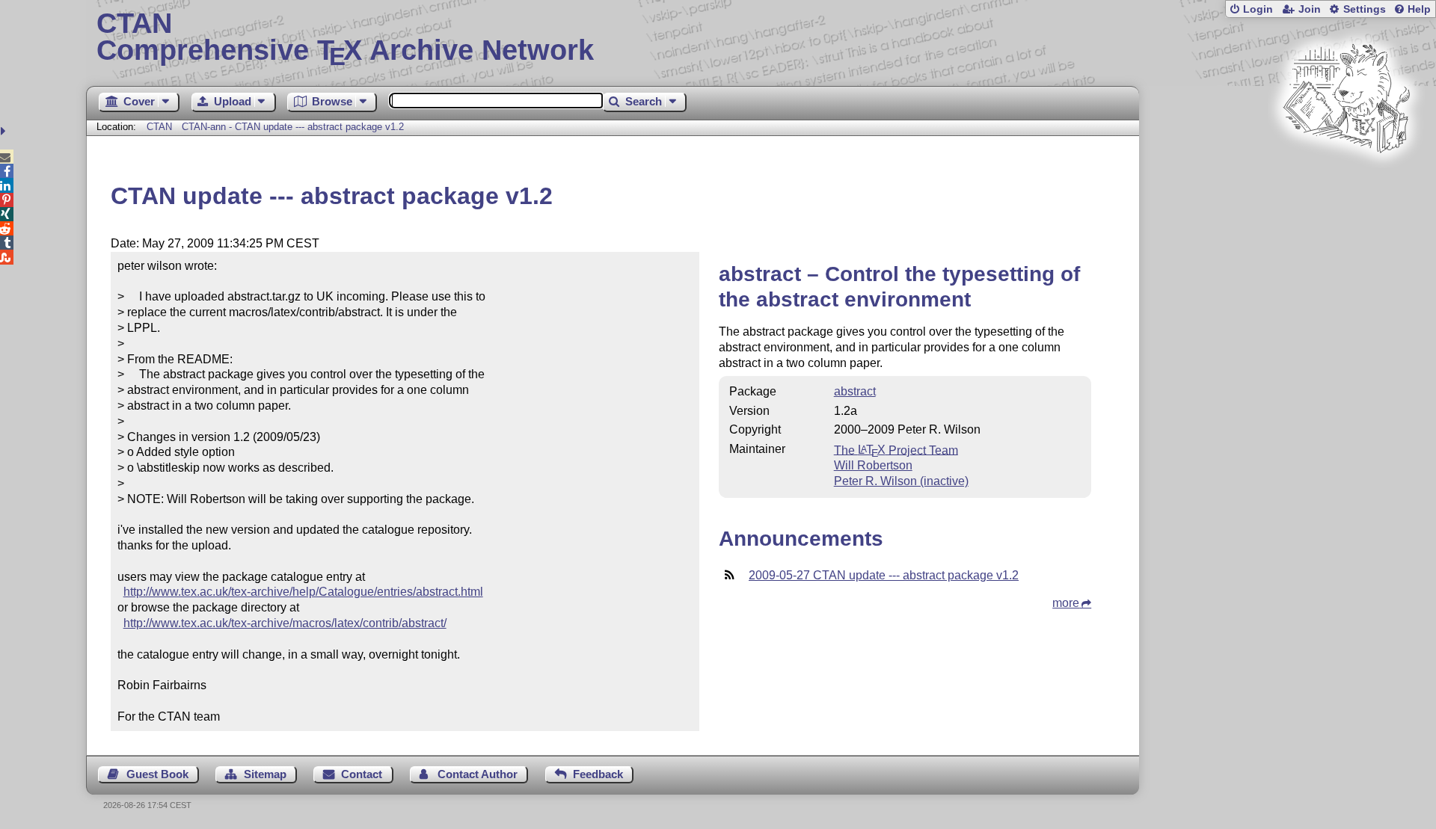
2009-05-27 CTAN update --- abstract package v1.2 (884, 575)
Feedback (598, 774)
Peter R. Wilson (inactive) (901, 481)
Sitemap (265, 774)
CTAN (159, 126)
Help (1419, 9)
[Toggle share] (5, 131)
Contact (361, 774)
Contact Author (478, 774)
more (1065, 603)
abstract (855, 391)
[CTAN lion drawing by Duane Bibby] (1346, 181)
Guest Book (157, 774)
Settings (1364, 9)
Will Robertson (873, 465)
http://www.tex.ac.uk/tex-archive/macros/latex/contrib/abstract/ (285, 623)
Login (1258, 9)
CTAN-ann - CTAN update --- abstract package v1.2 (293, 126)
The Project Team (896, 449)
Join (1309, 9)
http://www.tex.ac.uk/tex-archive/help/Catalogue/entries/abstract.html (303, 591)
